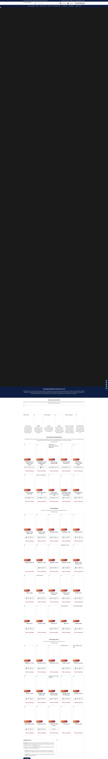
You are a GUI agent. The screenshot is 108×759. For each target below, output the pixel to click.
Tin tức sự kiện (75, 0)
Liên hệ (83, 0)
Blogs (80, 0)
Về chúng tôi (63, 0)
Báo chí (67, 0)
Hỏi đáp (71, 0)
